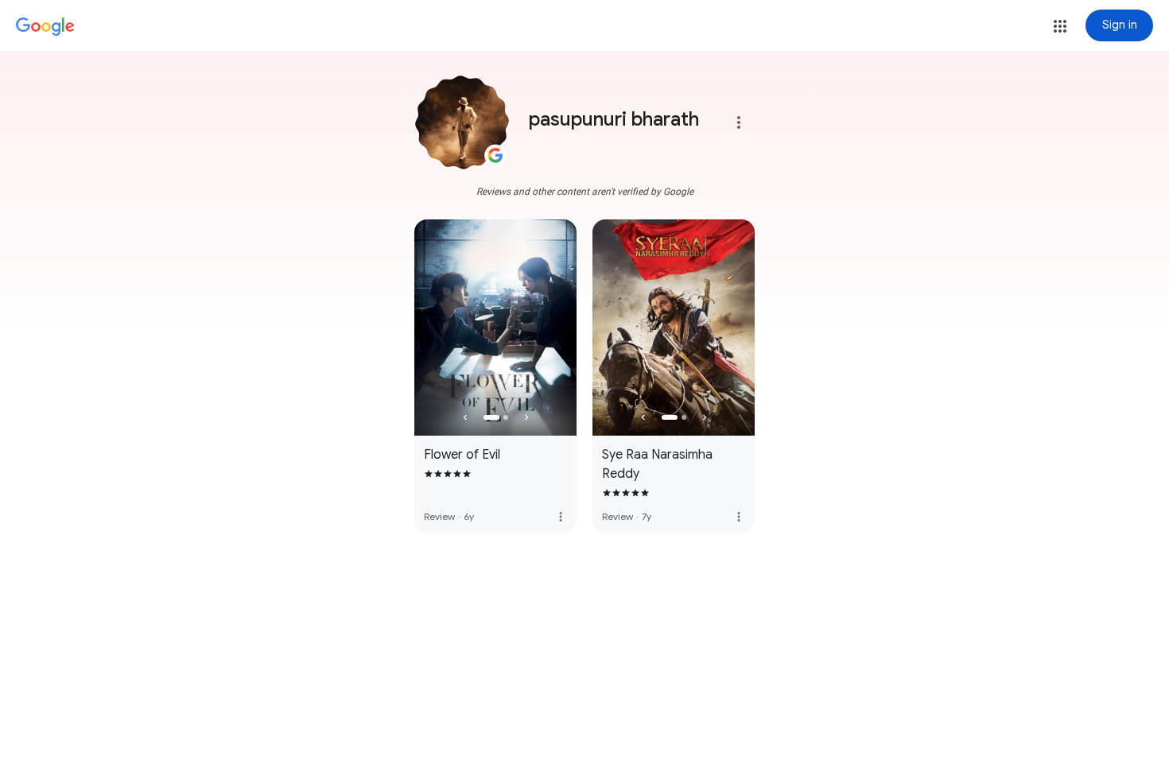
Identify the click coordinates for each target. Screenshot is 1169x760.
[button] (1060, 26)
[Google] (45, 27)
